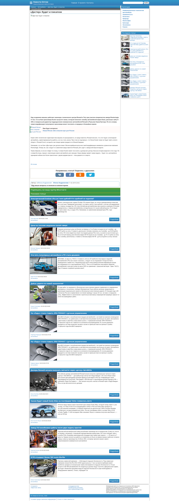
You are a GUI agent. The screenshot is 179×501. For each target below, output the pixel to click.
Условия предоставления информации (43, 499)
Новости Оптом (40, 2)
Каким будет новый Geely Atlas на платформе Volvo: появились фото (61, 401)
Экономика (126, 25)
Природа (126, 18)
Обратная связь (36, 487)
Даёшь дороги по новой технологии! (47, 283)
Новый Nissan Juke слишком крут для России (58, 130)
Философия (127, 21)
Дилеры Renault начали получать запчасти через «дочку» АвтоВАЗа (61, 370)
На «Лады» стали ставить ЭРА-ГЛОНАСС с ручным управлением (59, 313)
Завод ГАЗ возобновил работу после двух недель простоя (56, 428)
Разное (125, 27)
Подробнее (114, 219)
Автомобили (34, 220)
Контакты (90, 3)
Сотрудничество (73, 486)
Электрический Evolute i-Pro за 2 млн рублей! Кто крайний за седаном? (62, 198)
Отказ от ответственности (65, 499)
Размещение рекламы (75, 487)
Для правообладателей (75, 489)
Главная (74, 3)
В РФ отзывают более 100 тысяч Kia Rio (48, 457)
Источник (34, 164)
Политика (126, 16)
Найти (146, 3)
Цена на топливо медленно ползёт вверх (49, 225)
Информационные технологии (133, 10)
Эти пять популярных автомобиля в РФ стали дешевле (55, 255)
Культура (126, 23)
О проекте (82, 3)
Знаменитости (128, 14)
